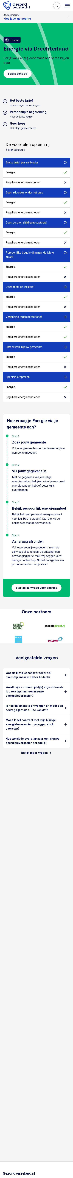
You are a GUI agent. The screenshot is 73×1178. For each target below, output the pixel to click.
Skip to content (17, 3)
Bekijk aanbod (14, 149)
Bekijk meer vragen (34, 752)
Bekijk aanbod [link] (17, 73)
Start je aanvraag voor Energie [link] (36, 587)
